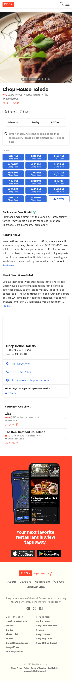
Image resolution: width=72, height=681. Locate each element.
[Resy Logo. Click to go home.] (9, 4)
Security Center (14, 651)
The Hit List (12, 634)
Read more (8, 265)
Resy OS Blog (43, 634)
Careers (25, 582)
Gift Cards (10, 393)
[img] (4, 98)
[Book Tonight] (4, 103)
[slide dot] (23, 79)
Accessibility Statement (35, 671)
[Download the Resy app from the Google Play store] (49, 553)
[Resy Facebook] (41, 608)
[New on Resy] (11, 103)
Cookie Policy (54, 668)
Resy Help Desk (44, 638)
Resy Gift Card (13, 647)
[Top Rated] (14, 103)
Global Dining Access (17, 643)
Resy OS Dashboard (46, 643)
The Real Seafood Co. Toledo (25, 432)
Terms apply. (40, 224)
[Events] (18, 103)
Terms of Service (38, 668)
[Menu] (66, 4)
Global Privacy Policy (20, 668)
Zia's (8, 414)
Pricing (40, 630)
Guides (9, 630)
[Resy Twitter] (34, 608)
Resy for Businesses (46, 625)
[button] (62, 4)
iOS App (58, 582)
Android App (36, 587)
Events (9, 638)
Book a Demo (43, 621)
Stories (10, 625)
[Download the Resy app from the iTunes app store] (23, 553)
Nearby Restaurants (16, 621)
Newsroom (42, 582)
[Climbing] (7, 103)
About (12, 582)
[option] (36, 47)
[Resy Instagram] (28, 608)
